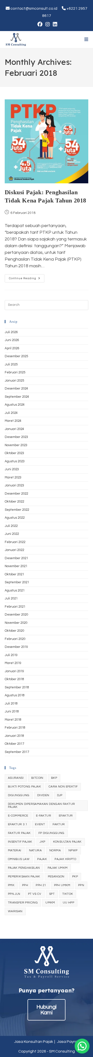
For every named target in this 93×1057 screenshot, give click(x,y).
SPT (52, 894)
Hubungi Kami (46, 1010)
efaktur (66, 815)
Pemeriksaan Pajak (24, 876)
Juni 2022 (12, 534)
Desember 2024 (16, 388)
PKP (75, 876)
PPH (25, 885)
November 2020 (16, 623)
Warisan (15, 911)
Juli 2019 (11, 655)
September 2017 (17, 752)
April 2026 (12, 348)
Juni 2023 (12, 469)
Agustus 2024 (15, 404)
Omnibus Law (19, 859)
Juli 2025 (11, 364)
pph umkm (62, 885)
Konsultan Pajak (67, 841)
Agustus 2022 (15, 517)
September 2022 (17, 509)
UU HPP (68, 902)
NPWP (73, 850)
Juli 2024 (11, 413)
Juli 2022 (11, 526)
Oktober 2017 (14, 743)
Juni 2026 (12, 340)
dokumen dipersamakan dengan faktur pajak (41, 805)
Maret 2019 (13, 663)
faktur (59, 824)
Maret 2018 (13, 719)
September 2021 (17, 582)
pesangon (56, 876)
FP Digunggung (51, 833)
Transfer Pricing (23, 902)
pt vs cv (34, 894)
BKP (54, 778)
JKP (42, 841)
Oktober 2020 (14, 630)
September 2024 (17, 396)
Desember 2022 (16, 493)
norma (55, 850)
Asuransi (16, 778)
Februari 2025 (15, 372)
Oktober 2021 (14, 574)
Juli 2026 (11, 332)
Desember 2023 (16, 437)
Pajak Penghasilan (24, 867)
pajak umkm (58, 867)
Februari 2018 (15, 727)
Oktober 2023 (14, 453)
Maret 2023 (13, 477)
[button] (82, 1046)
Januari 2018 (14, 736)
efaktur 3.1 (17, 824)
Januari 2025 (14, 380)
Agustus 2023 (15, 461)
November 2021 (16, 566)
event (40, 824)
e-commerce (18, 815)
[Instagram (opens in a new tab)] (47, 24)
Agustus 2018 (15, 695)
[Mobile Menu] (86, 39)
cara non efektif (63, 786)
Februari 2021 (15, 606)
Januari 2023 (14, 485)
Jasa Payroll (68, 1042)
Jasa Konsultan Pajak (33, 1042)
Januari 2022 (14, 550)
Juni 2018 (12, 711)
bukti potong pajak (24, 786)
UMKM (50, 902)
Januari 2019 (14, 671)
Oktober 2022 (14, 501)
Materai (14, 850)
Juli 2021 (11, 598)
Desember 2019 (16, 647)
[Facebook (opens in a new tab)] (40, 24)
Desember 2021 (16, 558)
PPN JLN (14, 894)
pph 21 (41, 885)
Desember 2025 (16, 356)
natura (35, 850)
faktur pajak (19, 833)
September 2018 (17, 687)
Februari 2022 (15, 542)
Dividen (43, 795)
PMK (11, 885)
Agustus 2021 (15, 590)
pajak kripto (65, 859)
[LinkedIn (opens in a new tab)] (54, 24)
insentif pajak (20, 841)
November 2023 (16, 445)
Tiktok (67, 894)
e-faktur (43, 815)
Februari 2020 (15, 639)
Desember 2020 (16, 614)
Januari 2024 (14, 429)
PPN (81, 885)
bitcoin (37, 778)
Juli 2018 (11, 703)
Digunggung (19, 795)
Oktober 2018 (14, 679)
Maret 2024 (13, 421)
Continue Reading (26, 279)
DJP (59, 795)
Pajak (42, 859)
